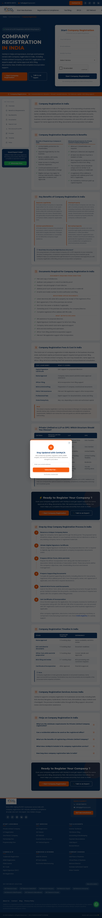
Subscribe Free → (51, 470)
